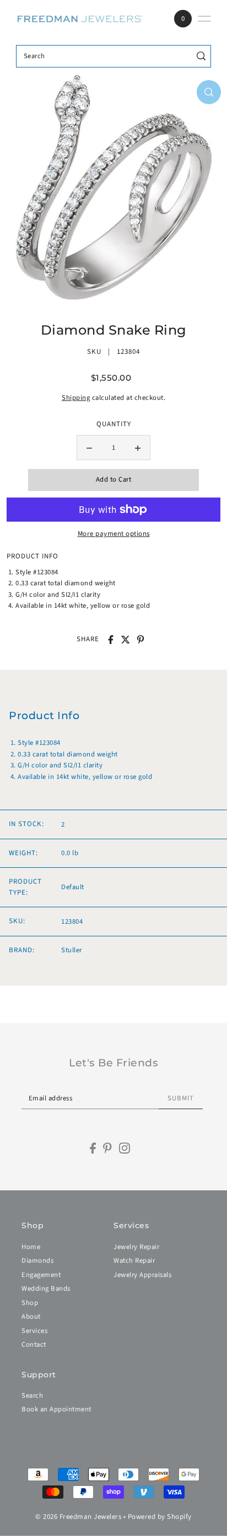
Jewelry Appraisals (142, 1275)
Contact (33, 1344)
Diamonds (37, 1260)
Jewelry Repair (136, 1247)
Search (32, 1395)
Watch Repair (134, 1260)
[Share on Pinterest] (140, 639)
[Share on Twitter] (125, 639)
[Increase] (138, 448)
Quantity (113, 424)
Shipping (76, 398)
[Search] (200, 56)
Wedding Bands (46, 1288)
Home (30, 1247)
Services (34, 1331)
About (31, 1316)
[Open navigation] (204, 18)
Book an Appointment (56, 1409)
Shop (29, 1303)
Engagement (41, 1275)
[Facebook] (93, 1148)
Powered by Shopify (160, 1517)
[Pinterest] (107, 1148)
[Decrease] (89, 448)
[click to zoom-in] (209, 92)
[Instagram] (124, 1148)
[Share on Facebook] (110, 639)
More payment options (114, 534)
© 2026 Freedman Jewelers (78, 1517)
